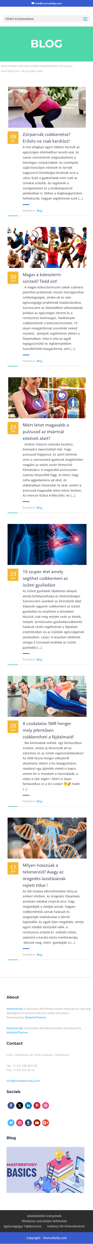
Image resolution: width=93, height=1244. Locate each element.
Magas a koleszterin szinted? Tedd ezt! (42, 278)
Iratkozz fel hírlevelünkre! (66, 1226)
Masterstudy (14, 1009)
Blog (39, 210)
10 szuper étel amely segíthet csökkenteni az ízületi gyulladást (45, 578)
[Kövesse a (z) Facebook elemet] (11, 1105)
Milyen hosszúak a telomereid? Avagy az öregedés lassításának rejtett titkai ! (44, 875)
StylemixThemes (35, 1017)
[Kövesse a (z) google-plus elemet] (45, 1122)
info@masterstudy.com (23, 1080)
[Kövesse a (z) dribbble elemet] (45, 1105)
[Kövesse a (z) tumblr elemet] (28, 1122)
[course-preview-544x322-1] (45, 1192)
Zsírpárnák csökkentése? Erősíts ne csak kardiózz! (46, 138)
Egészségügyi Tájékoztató (23, 1226)
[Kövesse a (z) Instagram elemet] (19, 1122)
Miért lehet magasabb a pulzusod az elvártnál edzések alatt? (46, 431)
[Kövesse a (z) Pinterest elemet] (37, 1105)
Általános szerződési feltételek (44, 1221)
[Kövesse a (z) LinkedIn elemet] (28, 1105)
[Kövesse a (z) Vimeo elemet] (11, 1122)
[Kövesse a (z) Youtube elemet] (37, 1122)
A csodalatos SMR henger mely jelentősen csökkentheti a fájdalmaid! (48, 730)
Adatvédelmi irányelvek (44, 1216)
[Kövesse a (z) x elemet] (19, 1105)
